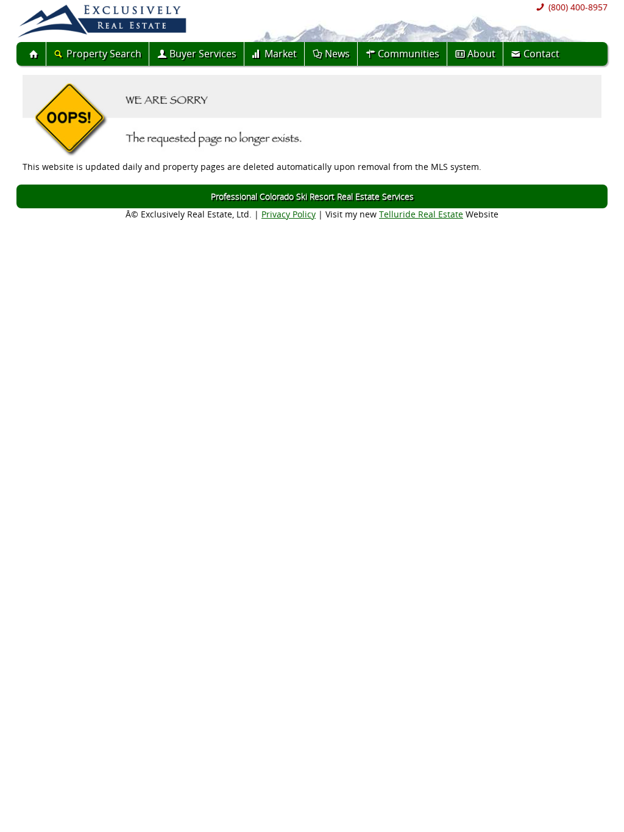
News (337, 53)
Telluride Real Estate (421, 214)
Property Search (103, 53)
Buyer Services (202, 53)
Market (280, 53)
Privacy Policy (288, 214)
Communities (408, 53)
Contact (541, 53)
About (481, 53)
